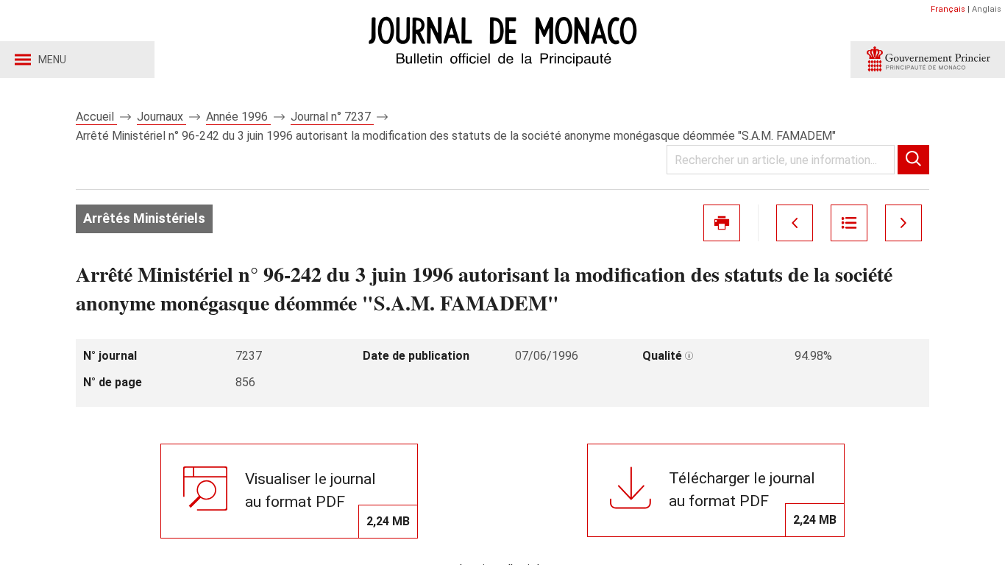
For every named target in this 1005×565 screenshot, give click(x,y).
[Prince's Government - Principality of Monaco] (927, 59)
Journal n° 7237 (332, 117)
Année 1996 (238, 117)
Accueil (96, 117)
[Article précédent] (794, 223)
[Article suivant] (903, 223)
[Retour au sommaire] (849, 223)
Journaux (161, 117)
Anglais (986, 9)
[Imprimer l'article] (721, 223)
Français (948, 9)
